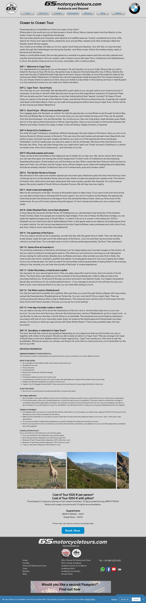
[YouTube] (114, 569)
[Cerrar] (143, 599)
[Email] (119, 569)
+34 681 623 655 (112, 560)
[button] (28, 13)
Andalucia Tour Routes (70, 571)
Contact (26, 563)
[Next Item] (125, 470)
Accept (136, 599)
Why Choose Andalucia (71, 563)
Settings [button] (114, 599)
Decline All (124, 599)
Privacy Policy (90, 599)
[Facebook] (108, 569)
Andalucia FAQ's (68, 568)
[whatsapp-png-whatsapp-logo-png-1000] (102, 569)
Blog (25, 574)
